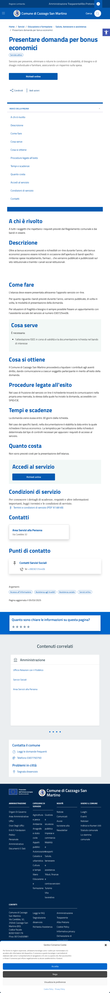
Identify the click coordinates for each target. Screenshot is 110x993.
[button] (105, 944)
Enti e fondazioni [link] (17, 830)
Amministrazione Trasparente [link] (64, 4)
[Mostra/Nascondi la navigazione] (3, 13)
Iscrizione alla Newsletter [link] (63, 828)
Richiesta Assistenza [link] (42, 926)
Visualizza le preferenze (55, 982)
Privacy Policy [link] (60, 989)
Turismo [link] (48, 888)
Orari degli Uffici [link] (16, 825)
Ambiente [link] (37, 824)
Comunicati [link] (62, 816)
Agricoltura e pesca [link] (38, 817)
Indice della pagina (19, 108)
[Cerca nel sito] (97, 13)
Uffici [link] (11, 821)
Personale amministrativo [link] (16, 842)
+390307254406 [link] (36, 569)
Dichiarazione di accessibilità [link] (64, 938)
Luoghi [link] (84, 812)
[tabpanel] (55, 692)
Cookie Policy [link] (48, 989)
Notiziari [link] (84, 821)
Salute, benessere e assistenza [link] (50, 863)
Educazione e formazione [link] (38, 883)
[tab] (49, 731)
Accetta (55, 966)
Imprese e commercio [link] (50, 835)
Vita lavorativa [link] (49, 895)
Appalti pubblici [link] (36, 845)
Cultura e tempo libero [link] (37, 869)
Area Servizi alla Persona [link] (27, 530)
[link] (106, 32)
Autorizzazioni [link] (39, 851)
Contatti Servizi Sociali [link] (33, 563)
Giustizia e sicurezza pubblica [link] (49, 821)
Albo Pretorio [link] (87, 4)
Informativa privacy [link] (66, 931)
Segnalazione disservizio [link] (39, 920)
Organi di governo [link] (17, 812)
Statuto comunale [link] (89, 830)
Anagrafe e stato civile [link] (37, 833)
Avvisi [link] (59, 821)
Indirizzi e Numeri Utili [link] (91, 825)
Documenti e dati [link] (17, 848)
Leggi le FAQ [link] (39, 913)
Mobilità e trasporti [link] (49, 847)
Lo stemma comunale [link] (86, 837)
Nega (55, 974)
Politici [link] (12, 834)
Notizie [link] (60, 812)
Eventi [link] (84, 816)
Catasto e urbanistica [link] (38, 858)
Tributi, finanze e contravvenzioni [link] (52, 879)
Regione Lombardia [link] (17, 3)
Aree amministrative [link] (19, 816)
